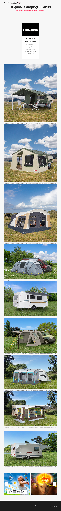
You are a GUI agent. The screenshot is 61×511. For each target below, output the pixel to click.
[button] (54, 484)
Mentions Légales (7, 505)
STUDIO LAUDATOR (45, 505)
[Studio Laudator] (13, 2)
